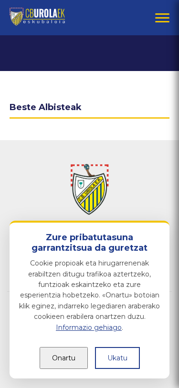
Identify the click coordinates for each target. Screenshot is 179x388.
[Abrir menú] (162, 17)
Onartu (63, 358)
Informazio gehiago (89, 327)
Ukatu (117, 358)
